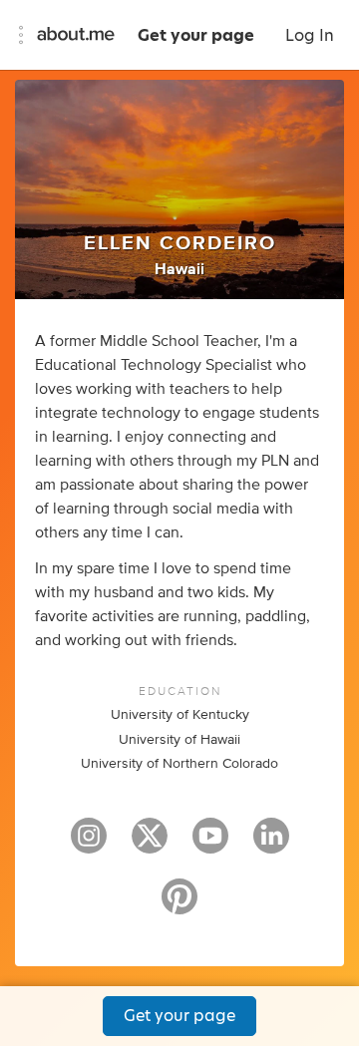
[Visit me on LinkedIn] (271, 845)
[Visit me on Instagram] (89, 845)
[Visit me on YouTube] (210, 845)
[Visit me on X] (150, 845)
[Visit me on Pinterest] (179, 905)
